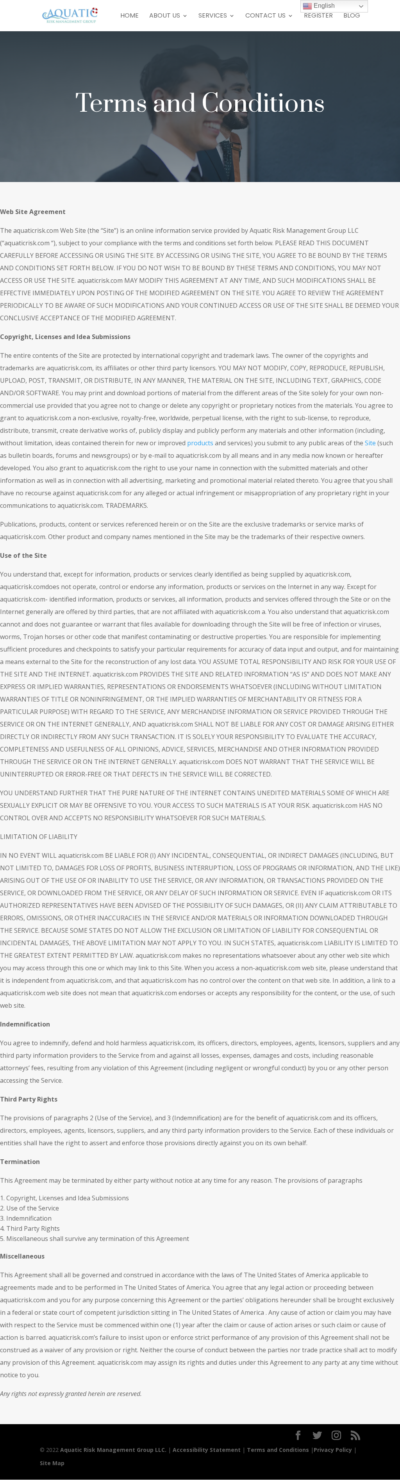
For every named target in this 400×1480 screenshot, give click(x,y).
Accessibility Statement (207, 1449)
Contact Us (265, 16)
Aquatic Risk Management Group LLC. (113, 1449)
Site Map (52, 1463)
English (323, 5)
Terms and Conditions (278, 1449)
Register (318, 16)
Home (129, 16)
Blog (351, 16)
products (200, 443)
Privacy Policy (333, 1449)
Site (370, 443)
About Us (164, 16)
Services (212, 16)
